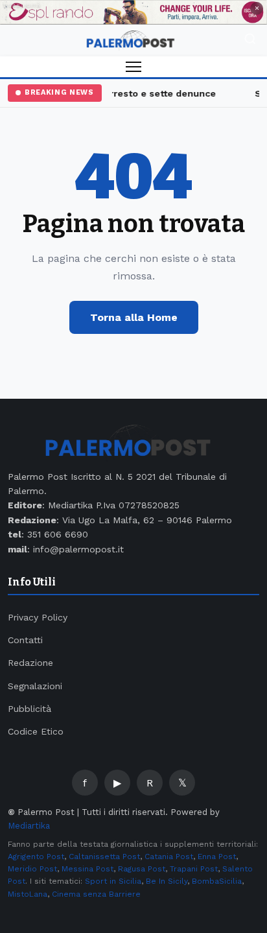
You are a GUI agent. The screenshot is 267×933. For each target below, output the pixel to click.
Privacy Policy (37, 617)
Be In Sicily (166, 881)
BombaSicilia (217, 881)
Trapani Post (194, 868)
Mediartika (29, 826)
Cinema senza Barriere (96, 894)
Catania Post (169, 856)
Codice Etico (36, 731)
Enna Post (217, 856)
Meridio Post (32, 868)
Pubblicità (29, 708)
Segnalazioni (35, 686)
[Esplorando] (133, 12)
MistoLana (27, 894)
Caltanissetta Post (104, 856)
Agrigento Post (36, 856)
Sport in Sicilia (113, 881)
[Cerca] (250, 40)
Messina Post (87, 868)
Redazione (30, 662)
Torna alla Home (134, 317)
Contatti (25, 640)
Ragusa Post (141, 868)
